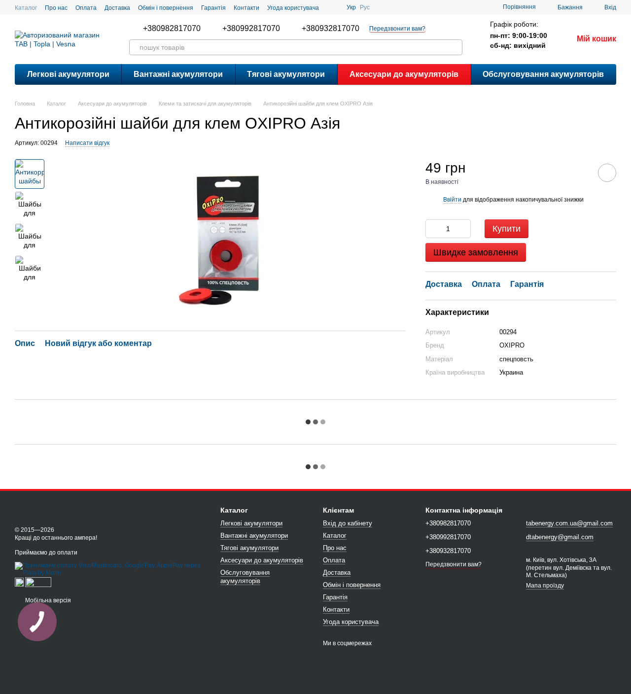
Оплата (86, 7)
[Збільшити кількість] (463, 229)
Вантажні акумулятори (178, 74)
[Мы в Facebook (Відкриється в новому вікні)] (333, 7)
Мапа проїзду (545, 585)
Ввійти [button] (452, 199)
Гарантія (213, 7)
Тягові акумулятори (286, 74)
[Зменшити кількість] (433, 229)
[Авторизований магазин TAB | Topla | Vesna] (54, 509)
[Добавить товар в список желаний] (607, 173)
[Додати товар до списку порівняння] (579, 172)
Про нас (56, 7)
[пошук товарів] (454, 47)
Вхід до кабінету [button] (347, 523)
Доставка (117, 7)
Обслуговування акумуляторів (543, 74)
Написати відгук (87, 142)
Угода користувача (293, 7)
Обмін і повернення (165, 7)
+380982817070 (172, 29)
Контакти (246, 7)
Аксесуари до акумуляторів (404, 74)
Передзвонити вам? (397, 28)
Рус (365, 7)
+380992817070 (251, 29)
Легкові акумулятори (68, 74)
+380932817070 (330, 29)
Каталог (26, 7)
